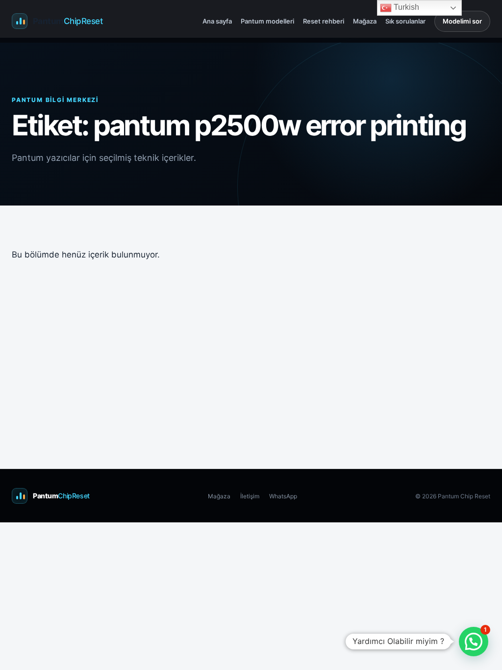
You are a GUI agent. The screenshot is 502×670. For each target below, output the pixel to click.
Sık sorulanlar (405, 21)
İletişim (249, 496)
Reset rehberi (323, 21)
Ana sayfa (217, 21)
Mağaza (364, 21)
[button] (473, 641)
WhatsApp (283, 496)
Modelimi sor (462, 21)
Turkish (405, 7)
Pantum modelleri (267, 21)
